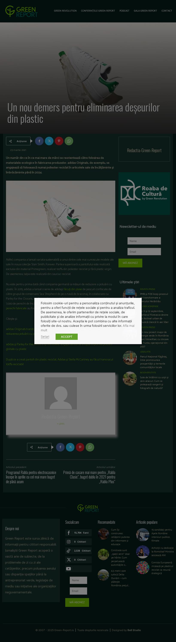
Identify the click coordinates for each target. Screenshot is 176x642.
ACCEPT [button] (66, 336)
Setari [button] (45, 337)
